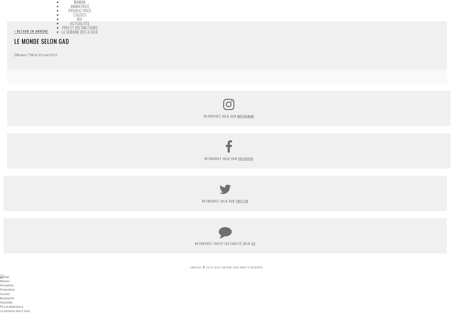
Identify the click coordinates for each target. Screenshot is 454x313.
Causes (80, 15)
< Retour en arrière (31, 31)
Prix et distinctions (80, 28)
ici (253, 243)
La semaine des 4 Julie (79, 32)
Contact (196, 267)
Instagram (245, 116)
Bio (80, 19)
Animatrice (79, 6)
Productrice (80, 11)
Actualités (80, 23)
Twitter (242, 200)
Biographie (7, 298)
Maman (5, 281)
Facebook (245, 158)
